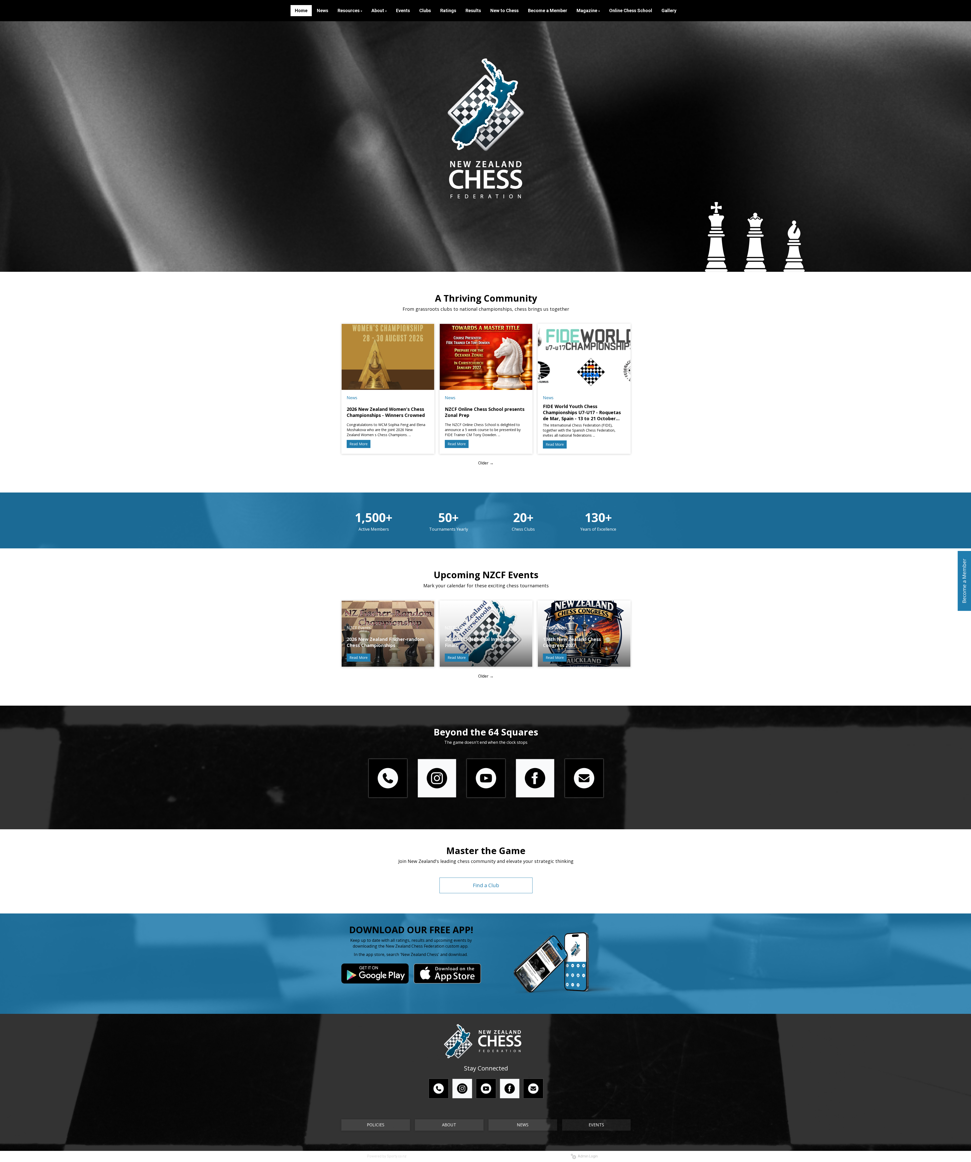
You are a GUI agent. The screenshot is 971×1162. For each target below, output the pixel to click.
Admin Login (587, 1156)
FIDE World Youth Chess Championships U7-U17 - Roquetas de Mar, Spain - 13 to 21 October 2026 (582, 412)
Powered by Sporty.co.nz (387, 1156)
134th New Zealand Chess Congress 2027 (572, 642)
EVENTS (596, 1125)
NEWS (522, 1125)
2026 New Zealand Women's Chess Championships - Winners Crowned (386, 412)
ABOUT (449, 1125)
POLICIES (375, 1125)
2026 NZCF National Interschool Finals (481, 642)
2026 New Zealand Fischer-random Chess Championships (385, 642)
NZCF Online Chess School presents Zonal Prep (484, 412)
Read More (358, 443)
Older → (486, 463)
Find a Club (486, 885)
